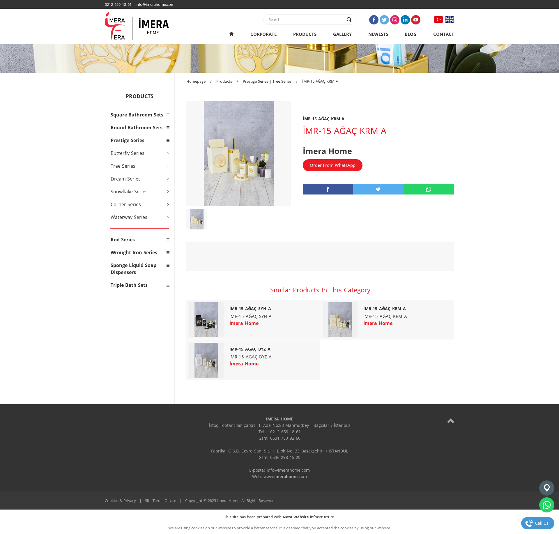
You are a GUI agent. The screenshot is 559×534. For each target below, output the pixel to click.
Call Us (542, 523)
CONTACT (443, 34)
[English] (449, 19)
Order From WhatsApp (332, 165)
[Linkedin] (405, 19)
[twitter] (378, 189)
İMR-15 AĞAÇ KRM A (320, 81)
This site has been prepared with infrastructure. (279, 516)
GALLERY (342, 34)
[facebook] (328, 189)
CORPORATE (263, 34)
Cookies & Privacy (120, 500)
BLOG (411, 34)
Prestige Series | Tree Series (267, 81)
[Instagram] (394, 19)
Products (224, 81)
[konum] (546, 488)
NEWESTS (378, 34)
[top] (450, 420)
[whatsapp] (429, 189)
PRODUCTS (304, 34)
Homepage (196, 81)
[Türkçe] (438, 19)
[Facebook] (373, 19)
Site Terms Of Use (160, 500)
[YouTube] (415, 19)
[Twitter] (384, 19)
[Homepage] (231, 34)
